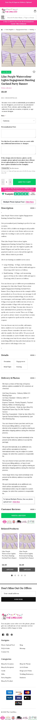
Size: (3, 116)
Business (23, 678)
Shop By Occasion (7, 664)
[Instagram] (7, 635)
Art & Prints (24, 667)
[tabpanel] (9, 553)
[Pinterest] (12, 635)
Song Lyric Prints (26, 671)
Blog (21, 645)
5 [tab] (25, 575)
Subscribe (18, 599)
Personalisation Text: (8, 127)
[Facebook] (3, 635)
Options (9, 570)
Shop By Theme (25, 664)
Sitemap (22, 648)
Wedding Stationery (26, 674)
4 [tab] (22, 575)
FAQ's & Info (5, 648)
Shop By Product (7, 681)
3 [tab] (18, 575)
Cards (3, 671)
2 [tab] (15, 575)
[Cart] (35, 11)
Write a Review (6, 88)
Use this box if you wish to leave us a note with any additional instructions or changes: (17, 142)
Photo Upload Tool (8, 645)
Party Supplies (6, 678)
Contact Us (5, 652)
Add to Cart (24, 182)
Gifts (3, 674)
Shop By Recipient (7, 667)
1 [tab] (12, 575)
